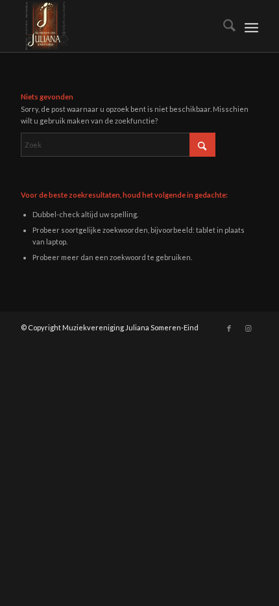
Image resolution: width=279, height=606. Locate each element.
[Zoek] (223, 26)
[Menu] (251, 26)
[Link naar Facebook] (229, 328)
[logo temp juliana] (115, 26)
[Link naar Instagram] (248, 328)
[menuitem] (223, 26)
